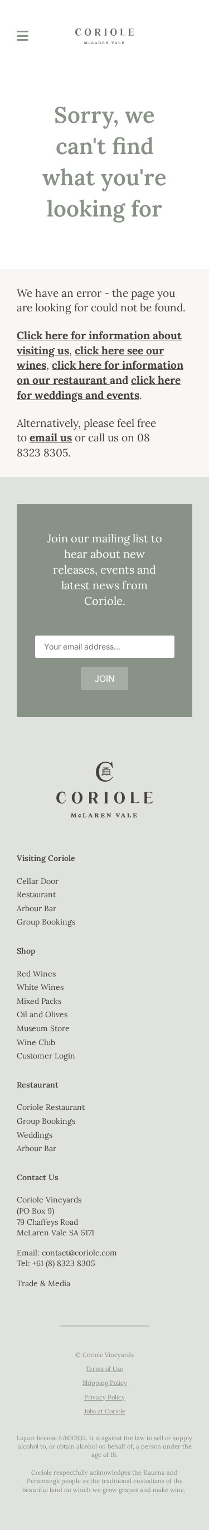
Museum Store (43, 1028)
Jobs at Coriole (104, 1411)
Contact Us (38, 1177)
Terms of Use (104, 1369)
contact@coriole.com (79, 1253)
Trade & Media (43, 1283)
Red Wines (36, 974)
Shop (26, 951)
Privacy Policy (104, 1397)
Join (104, 678)
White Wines (40, 987)
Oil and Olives (42, 1014)
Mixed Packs (39, 1001)
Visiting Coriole (46, 858)
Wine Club (36, 1042)
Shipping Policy (104, 1383)
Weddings (34, 1135)
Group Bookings (46, 922)
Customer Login (46, 1056)
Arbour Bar (36, 908)
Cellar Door (38, 881)
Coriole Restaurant (51, 1107)
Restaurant (36, 894)
